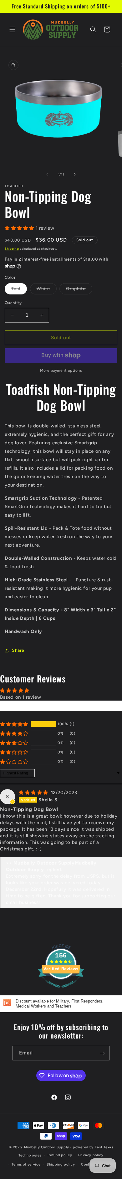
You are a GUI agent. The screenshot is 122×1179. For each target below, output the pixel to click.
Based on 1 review (20, 697)
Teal (19, 290)
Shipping (12, 249)
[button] (12, 29)
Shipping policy (61, 1164)
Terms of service (26, 1164)
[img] (34, 792)
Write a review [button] (61, 705)
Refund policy (60, 1155)
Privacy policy (91, 1155)
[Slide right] (75, 174)
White (47, 290)
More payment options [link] (61, 370)
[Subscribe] (102, 1053)
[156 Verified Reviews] (61, 991)
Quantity (13, 302)
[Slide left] (47, 174)
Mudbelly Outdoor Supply (46, 1147)
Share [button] (18, 650)
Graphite (79, 290)
